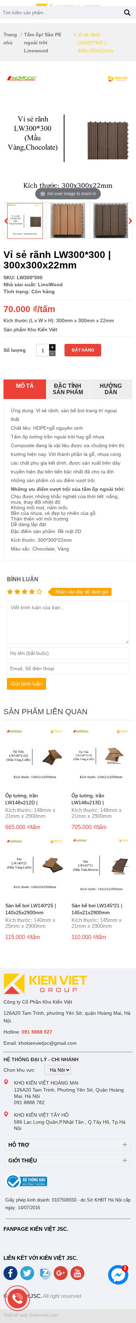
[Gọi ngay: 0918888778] (17, 1298)
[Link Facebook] (11, 1275)
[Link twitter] (27, 1275)
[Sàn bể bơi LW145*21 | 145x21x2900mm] (101, 894)
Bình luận (22, 579)
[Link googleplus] (61, 1275)
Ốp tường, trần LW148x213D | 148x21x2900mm (90, 802)
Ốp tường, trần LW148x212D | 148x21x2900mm (24, 802)
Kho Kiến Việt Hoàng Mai (46, 1083)
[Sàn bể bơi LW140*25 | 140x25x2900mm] (35, 894)
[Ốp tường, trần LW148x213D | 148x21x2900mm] (101, 785)
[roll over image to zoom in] (68, 137)
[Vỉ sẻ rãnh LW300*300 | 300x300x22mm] (25, 237)
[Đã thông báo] (26, 1187)
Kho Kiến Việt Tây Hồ (41, 1115)
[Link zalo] (44, 1278)
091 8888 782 (29, 1102)
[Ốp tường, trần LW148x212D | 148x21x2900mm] (35, 785)
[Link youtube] (78, 1275)
